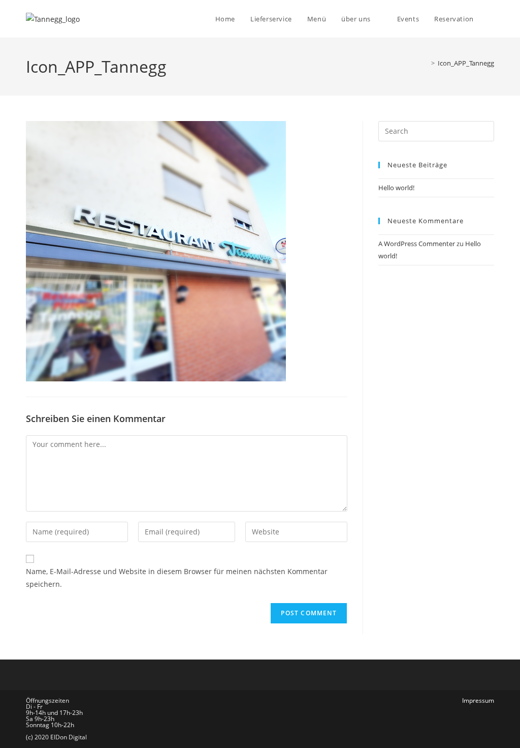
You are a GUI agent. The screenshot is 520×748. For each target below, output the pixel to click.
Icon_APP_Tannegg (466, 63)
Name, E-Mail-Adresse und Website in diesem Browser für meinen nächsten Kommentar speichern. (177, 577)
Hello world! (396, 187)
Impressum (478, 700)
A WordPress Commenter (416, 243)
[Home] (425, 63)
